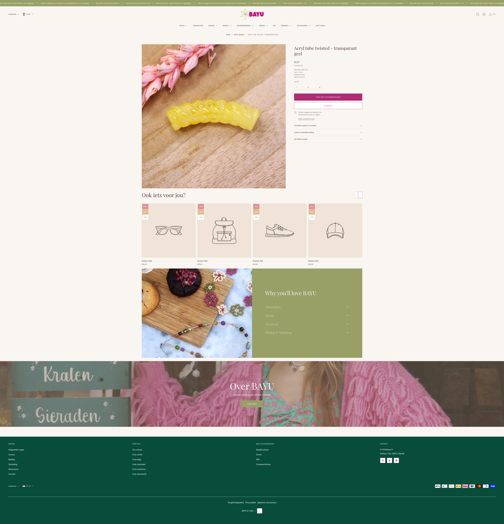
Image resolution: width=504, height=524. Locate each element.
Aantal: (296, 82)
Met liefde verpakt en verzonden (305, 126)
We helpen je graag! (301, 139)
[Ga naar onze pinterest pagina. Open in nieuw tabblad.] (396, 460)
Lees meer (252, 404)
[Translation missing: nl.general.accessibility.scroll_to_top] (259, 510)
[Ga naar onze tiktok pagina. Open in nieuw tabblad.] (389, 460)
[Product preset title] (169, 230)
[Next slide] (360, 195)
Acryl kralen (239, 34)
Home (228, 34)
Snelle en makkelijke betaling (304, 132)
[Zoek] (478, 14)
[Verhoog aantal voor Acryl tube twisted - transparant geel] (319, 87)
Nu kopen (328, 106)
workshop (94, 3)
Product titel (147, 261)
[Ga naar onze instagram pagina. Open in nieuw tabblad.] (382, 460)
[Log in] (484, 14)
